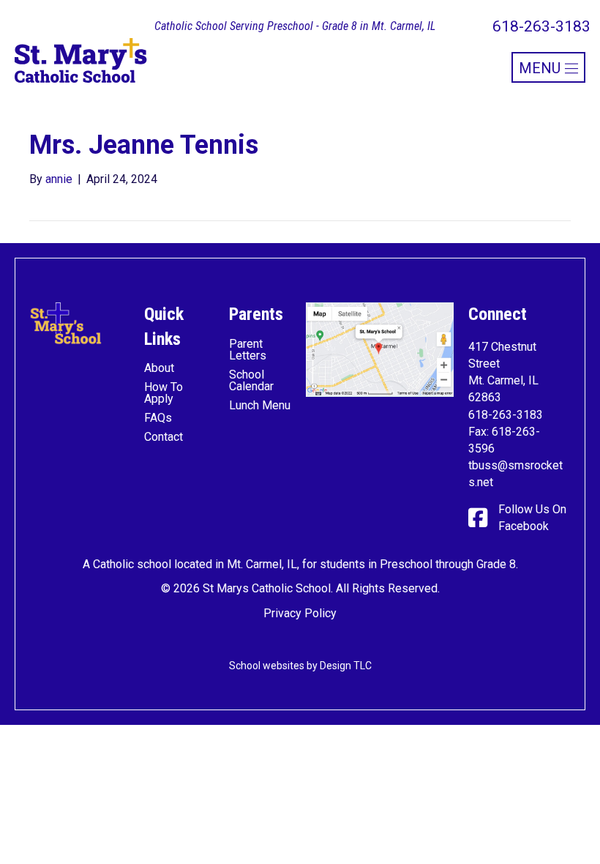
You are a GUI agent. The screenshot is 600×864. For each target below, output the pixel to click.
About (159, 368)
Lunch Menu (259, 405)
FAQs (158, 418)
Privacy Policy (300, 613)
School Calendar (251, 380)
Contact (163, 437)
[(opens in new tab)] (380, 349)
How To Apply (163, 393)
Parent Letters (247, 349)
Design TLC (346, 665)
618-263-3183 (505, 415)
